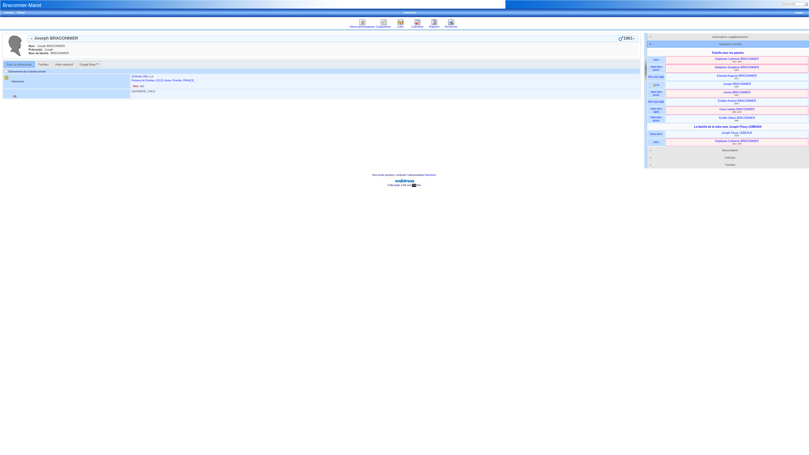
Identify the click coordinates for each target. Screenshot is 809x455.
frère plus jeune (656, 119)
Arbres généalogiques (362, 26)
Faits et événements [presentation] (19, 64)
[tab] (333, 38)
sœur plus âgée (656, 110)
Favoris (8, 12)
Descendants (730, 150)
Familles (730, 164)
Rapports (434, 26)
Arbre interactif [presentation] (64, 64)
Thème (21, 12)
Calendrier (417, 26)
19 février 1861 (140, 76)
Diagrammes (383, 26)
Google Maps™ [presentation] (89, 64)
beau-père (656, 133)
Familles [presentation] (43, 64)
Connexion (409, 12)
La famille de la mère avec (728, 126)
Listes (400, 26)
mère (656, 59)
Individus (730, 157)
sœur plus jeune (656, 68)
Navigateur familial (730, 44)
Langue (799, 12)
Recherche (451, 26)
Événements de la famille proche (27, 71)
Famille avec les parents (728, 52)
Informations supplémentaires (730, 37)
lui (657, 84)
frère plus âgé (656, 76)
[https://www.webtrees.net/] (404, 181)
